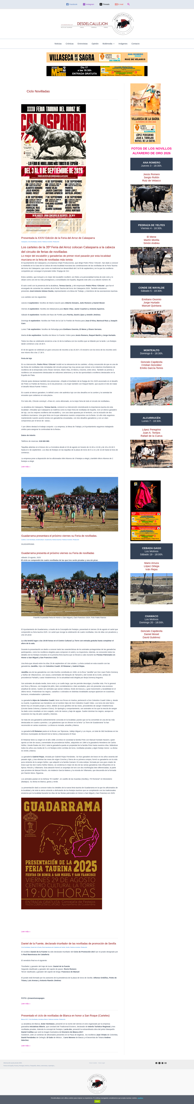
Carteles (23, 539)
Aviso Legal (101, 1063)
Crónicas (70, 44)
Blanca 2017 (24, 1019)
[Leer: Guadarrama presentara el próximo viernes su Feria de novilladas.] (69, 504)
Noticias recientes (47, 241)
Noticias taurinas (57, 539)
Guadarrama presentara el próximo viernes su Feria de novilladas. (59, 535)
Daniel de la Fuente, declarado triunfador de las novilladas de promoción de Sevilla (68, 943)
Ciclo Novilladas (32, 241)
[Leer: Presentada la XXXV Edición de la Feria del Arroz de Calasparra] (53, 169)
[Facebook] (156, 1063)
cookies (140, 1098)
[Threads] (159, 1063)
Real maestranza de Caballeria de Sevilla (53, 947)
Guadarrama (48, 539)
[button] (128, 4)
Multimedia (107, 44)
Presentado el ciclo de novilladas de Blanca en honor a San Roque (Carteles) (65, 1015)
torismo (40, 241)
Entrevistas (83, 44)
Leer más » (25, 466)
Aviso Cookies (93, 1063)
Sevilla (68, 947)
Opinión (95, 44)
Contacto (135, 44)
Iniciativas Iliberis (43, 1019)
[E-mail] (165, 1063)
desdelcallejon (40, 539)
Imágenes (123, 44)
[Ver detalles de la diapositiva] (151, 198)
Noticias (58, 44)
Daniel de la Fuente (36, 947)
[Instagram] (162, 1063)
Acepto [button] (97, 1101)
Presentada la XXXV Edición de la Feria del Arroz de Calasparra (58, 237)
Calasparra (24, 241)
